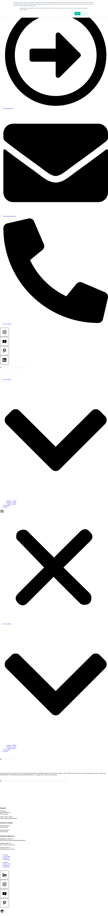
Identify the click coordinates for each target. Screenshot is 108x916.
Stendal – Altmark (11, 501)
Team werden (7, 856)
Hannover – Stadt (11, 502)
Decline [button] (84, 13)
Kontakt (5, 507)
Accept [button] (77, 13)
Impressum (6, 858)
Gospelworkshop (11, 504)
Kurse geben (6, 505)
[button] (54, 565)
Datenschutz (6, 859)
